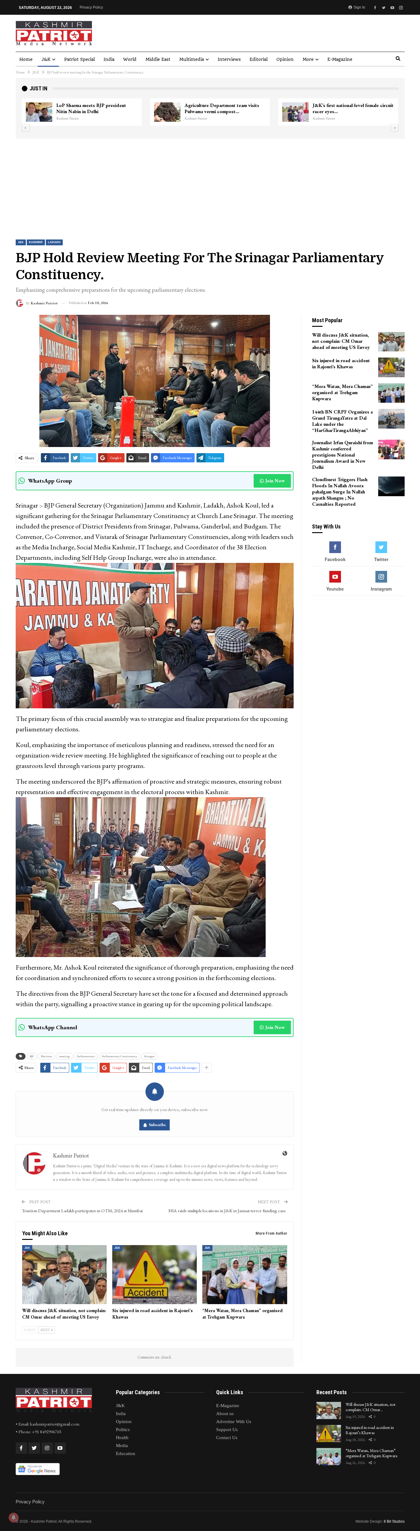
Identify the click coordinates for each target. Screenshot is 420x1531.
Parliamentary (86, 1056)
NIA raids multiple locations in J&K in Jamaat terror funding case (227, 1210)
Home (26, 59)
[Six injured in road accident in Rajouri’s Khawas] (154, 1274)
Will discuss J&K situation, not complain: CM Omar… (370, 1407)
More (308, 59)
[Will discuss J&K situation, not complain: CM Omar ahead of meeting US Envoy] (64, 1274)
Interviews (229, 59)
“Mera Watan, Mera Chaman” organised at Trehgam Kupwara (371, 1453)
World (130, 59)
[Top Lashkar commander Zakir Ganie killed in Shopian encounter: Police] (167, 112)
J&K (46, 59)
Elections (46, 1056)
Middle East (157, 59)
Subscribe (157, 1124)
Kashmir (36, 242)
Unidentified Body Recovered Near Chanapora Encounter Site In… (351, 108)
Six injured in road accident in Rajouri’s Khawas (370, 1430)
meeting (64, 1056)
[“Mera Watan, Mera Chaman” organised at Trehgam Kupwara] (244, 1274)
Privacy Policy (91, 7)
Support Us (227, 1429)
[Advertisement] (210, 185)
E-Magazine (339, 59)
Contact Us (226, 1437)
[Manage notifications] (13, 1517)
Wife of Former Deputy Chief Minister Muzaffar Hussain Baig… (96, 108)
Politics (123, 1429)
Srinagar (149, 1056)
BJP (32, 1056)
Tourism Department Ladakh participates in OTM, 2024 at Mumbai (82, 1210)
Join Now (275, 481)
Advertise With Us (233, 1421)
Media (122, 1445)
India (109, 59)
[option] (210, 112)
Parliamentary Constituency (119, 1056)
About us (225, 1413)
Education (125, 1453)
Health (122, 1437)
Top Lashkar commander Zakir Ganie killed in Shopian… (222, 108)
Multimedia (191, 59)
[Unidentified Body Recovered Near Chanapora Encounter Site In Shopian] (295, 112)
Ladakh (54, 242)
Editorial (258, 59)
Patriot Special (79, 59)
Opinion (285, 59)
